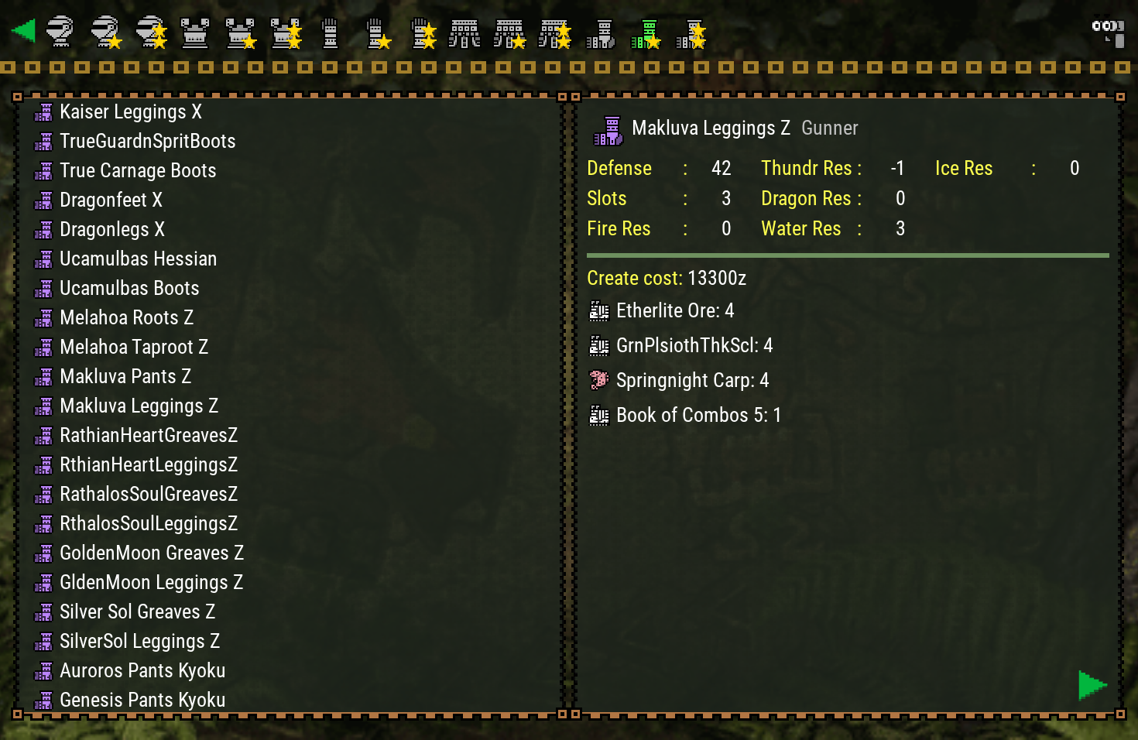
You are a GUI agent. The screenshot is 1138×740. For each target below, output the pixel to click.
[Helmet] (62, 31)
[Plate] (197, 31)
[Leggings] (601, 31)
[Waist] (466, 31)
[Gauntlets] (332, 31)
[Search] (1107, 31)
